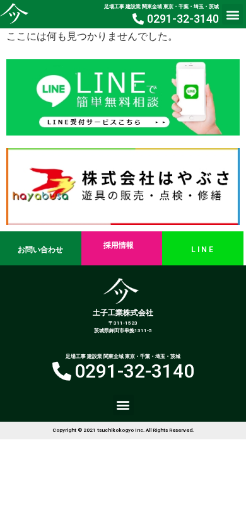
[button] (232, 14)
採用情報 (118, 245)
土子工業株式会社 (123, 312)
